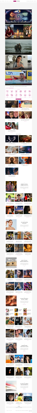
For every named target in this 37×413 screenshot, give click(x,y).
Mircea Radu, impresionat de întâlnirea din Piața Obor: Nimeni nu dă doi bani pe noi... (25, 109)
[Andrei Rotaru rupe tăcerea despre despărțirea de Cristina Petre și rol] (28, 333)
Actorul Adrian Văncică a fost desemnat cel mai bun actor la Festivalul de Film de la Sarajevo (12, 109)
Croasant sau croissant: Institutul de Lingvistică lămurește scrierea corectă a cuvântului (27, 254)
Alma (27, 255)
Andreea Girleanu (19, 255)
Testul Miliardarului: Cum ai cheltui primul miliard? (25, 143)
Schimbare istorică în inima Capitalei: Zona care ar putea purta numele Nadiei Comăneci (19, 292)
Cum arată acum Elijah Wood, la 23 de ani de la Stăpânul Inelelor (17, 52)
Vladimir (30, 23)
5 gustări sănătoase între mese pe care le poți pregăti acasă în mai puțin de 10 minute (27, 242)
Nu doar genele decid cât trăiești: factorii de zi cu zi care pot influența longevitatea (28, 292)
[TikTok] (29, 1)
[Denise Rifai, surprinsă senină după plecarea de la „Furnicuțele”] (19, 359)
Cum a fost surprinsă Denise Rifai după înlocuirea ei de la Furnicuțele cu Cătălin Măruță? (19, 365)
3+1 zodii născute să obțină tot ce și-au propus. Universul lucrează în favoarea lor (18, 22)
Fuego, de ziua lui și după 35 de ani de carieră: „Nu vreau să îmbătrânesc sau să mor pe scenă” (27, 204)
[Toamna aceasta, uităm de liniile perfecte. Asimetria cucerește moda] (19, 235)
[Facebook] (26, 1)
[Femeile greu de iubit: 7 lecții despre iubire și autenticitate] (28, 210)
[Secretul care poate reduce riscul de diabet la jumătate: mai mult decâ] (28, 321)
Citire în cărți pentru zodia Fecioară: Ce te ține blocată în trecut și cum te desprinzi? (10, 339)
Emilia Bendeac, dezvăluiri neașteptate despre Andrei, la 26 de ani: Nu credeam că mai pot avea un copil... (10, 403)
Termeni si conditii (23, 410)
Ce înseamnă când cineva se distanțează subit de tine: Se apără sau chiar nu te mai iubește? (10, 254)
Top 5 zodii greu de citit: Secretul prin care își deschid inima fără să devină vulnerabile (18, 254)
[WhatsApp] (32, 1)
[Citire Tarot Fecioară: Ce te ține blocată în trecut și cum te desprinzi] (10, 333)
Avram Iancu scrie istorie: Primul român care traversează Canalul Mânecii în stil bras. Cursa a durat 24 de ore (10, 242)
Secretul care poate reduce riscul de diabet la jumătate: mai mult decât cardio (28, 327)
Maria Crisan (12, 110)
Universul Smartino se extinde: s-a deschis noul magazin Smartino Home (28, 403)
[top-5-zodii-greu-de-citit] (19, 248)
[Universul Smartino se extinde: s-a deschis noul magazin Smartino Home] (28, 397)
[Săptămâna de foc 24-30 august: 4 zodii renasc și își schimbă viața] (11, 301)
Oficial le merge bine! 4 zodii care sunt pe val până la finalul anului (10, 292)
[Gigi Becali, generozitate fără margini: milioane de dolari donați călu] (19, 197)
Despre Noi (18, 410)
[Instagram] (28, 1)
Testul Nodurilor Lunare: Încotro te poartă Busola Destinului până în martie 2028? (25, 155)
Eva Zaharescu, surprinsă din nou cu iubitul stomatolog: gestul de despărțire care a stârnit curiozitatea (17, 37)
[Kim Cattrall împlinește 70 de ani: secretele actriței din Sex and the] (28, 359)
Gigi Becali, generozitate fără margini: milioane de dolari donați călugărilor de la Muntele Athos (18, 204)
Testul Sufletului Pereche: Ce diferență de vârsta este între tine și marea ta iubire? (12, 144)
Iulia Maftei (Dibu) (27, 293)
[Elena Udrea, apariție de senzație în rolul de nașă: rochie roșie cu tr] (10, 210)
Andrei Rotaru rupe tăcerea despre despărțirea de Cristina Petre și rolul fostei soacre (27, 339)
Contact (16, 410)
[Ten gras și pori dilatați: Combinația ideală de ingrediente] (11, 224)
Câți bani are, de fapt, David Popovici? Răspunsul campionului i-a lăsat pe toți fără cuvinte (18, 83)
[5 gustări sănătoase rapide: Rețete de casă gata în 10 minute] (28, 235)
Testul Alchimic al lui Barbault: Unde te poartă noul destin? (11, 176)
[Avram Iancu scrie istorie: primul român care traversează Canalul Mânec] (10, 235)
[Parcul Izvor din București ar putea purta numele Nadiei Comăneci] (19, 286)
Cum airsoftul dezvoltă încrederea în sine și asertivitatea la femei (10, 280)
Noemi (30, 53)
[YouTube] (30, 1)
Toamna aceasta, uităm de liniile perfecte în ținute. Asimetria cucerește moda (19, 242)
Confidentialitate (26, 410)
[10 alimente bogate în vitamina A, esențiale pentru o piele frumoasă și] (10, 321)
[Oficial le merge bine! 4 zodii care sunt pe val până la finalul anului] (10, 286)
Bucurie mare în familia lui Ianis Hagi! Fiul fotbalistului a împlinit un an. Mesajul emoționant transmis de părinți (19, 339)
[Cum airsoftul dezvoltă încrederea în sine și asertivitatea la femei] (10, 274)
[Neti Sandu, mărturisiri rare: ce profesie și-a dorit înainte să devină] (10, 197)
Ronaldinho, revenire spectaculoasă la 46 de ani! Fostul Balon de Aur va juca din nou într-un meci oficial (19, 403)
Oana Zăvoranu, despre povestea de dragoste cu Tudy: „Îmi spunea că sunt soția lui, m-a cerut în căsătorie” (18, 68)
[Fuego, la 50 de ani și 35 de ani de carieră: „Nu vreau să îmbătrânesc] (28, 197)
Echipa (20, 410)
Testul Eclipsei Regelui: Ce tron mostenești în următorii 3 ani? (12, 165)
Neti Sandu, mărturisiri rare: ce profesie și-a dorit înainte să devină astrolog (10, 204)
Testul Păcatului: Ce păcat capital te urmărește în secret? (25, 165)
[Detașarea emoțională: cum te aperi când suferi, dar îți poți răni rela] (10, 248)
